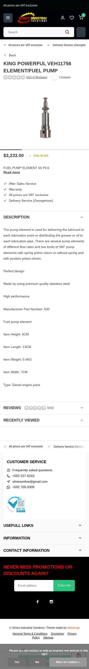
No (37, 662)
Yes (17, 662)
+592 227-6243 (23, 476)
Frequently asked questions (32, 470)
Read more (11, 172)
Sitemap (48, 637)
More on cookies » (68, 662)
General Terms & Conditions (30, 633)
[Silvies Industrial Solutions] (32, 18)
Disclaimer (57, 633)
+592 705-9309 (23, 487)
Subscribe (64, 585)
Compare (65, 77)
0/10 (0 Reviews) (36, 77)
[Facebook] (37, 601)
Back (12, 55)
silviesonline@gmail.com (30, 481)
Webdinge (73, 627)
